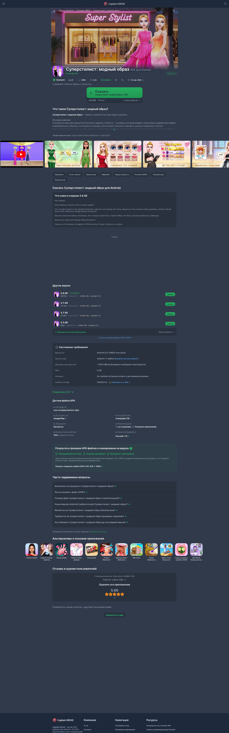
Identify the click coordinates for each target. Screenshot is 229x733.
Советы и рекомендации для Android (160, 730)
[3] (114, 594)
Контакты (87, 730)
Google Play (59, 418)
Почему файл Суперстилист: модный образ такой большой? (87, 498)
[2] (111, 594)
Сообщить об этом (98, 532)
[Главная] (55, 10)
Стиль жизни (74, 174)
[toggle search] (225, 3)
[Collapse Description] (115, 128)
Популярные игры (122, 726)
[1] (107, 594)
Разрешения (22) (62, 392)
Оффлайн (105, 174)
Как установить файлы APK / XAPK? (115, 338)
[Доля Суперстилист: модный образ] (174, 10)
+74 (121, 436)
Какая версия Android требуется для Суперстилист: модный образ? (91, 504)
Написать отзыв (114, 615)
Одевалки (59, 174)
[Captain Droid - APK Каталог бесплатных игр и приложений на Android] (114, 3)
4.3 (71, 80)
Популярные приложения (125, 730)
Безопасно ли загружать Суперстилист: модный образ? (84, 486)
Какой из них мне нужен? (126, 359)
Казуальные (60, 180)
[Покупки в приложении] (122, 80)
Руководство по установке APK (158, 726)
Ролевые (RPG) (140, 174)
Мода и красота (122, 174)
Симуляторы (158, 174)
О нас (86, 726)
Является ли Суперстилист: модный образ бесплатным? (85, 510)
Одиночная (91, 174)
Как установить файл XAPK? (70, 492)
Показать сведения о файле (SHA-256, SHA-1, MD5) (78, 466)
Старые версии (131, 100)
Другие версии (165, 332)
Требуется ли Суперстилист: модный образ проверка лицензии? (89, 516)
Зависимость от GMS (120, 382)
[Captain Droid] (65, 721)
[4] (118, 594)
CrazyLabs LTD (72, 73)
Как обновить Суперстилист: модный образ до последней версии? (90, 522)
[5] (122, 594)
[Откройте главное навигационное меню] (3, 3)
